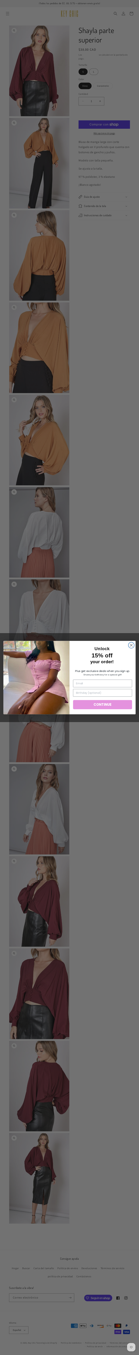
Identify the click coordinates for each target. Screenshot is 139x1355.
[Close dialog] (131, 645)
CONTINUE (102, 704)
